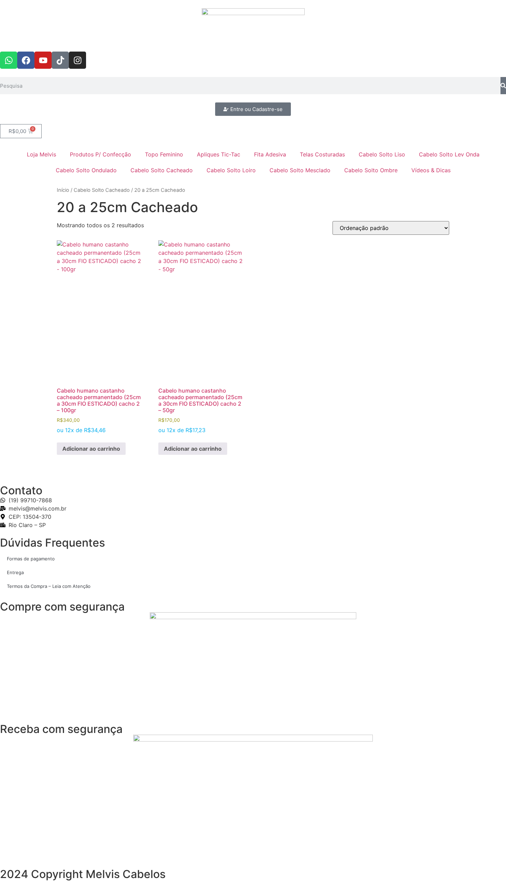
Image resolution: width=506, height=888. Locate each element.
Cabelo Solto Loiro (231, 170)
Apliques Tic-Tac (218, 154)
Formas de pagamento (31, 558)
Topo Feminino (164, 154)
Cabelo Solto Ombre (371, 170)
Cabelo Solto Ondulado (86, 170)
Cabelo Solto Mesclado (300, 170)
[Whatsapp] (8, 60)
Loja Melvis (41, 154)
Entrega (15, 572)
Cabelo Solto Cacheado (161, 170)
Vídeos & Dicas (431, 170)
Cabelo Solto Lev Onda (449, 154)
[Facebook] (25, 60)
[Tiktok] (60, 60)
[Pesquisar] (503, 85)
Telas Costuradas (322, 154)
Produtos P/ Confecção (100, 154)
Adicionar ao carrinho (91, 448)
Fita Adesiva (270, 154)
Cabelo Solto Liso (382, 154)
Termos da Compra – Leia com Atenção (49, 586)
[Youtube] (43, 60)
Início (63, 190)
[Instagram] (77, 60)
